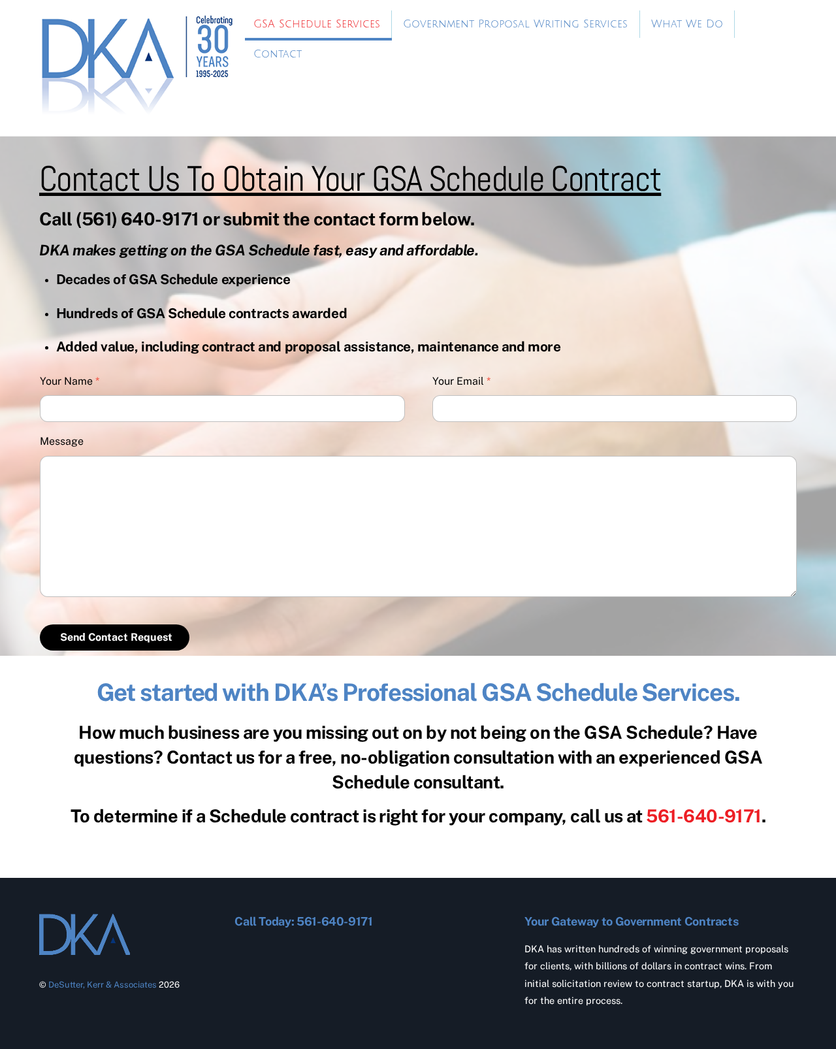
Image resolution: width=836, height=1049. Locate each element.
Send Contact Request (116, 637)
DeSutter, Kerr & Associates (102, 985)
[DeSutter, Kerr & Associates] (137, 111)
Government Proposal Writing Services (515, 24)
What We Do (687, 24)
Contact (277, 54)
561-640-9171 (703, 815)
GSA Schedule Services (316, 24)
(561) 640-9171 (137, 218)
